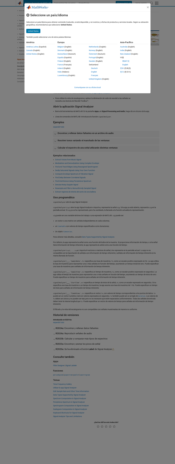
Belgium (61, 47)
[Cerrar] (148, 7)
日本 (122, 68)
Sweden (92, 61)
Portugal (92, 57)
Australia (123, 47)
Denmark (61, 50)
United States (31, 54)
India (122, 50)
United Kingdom (95, 79)
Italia (59, 72)
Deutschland (63, 54)
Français (94, 75)
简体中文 (126, 61)
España (61, 57)
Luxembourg (63, 75)
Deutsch (94, 68)
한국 (122, 72)
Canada (29, 50)
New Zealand (125, 54)
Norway (92, 50)
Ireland (60, 68)
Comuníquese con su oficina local (87, 87)
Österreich (93, 54)
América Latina (32, 47)
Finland (60, 61)
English (94, 72)
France (60, 65)
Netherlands (94, 47)
